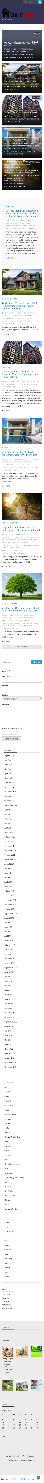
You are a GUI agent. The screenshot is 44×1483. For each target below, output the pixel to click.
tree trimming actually (9, 628)
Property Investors (26, 54)
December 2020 (10, 1062)
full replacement (10, 148)
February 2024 (9, 891)
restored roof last (28, 151)
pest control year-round (30, 175)
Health (7, 1159)
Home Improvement (33, 65)
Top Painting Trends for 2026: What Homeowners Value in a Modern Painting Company (20, 73)
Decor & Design (10, 1114)
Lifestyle (7, 1186)
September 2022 (10, 968)
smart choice (13, 154)
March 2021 (8, 1049)
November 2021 (10, 1013)
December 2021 (10, 1008)
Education (8, 1119)
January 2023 (9, 949)
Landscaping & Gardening (14, 1177)
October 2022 (9, 963)
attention (18, 615)
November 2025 (10, 796)
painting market (22, 87)
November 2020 (10, 1067)
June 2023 (8, 927)
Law (6, 1182)
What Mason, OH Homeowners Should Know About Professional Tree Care (21, 609)
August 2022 (9, 972)
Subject (5, 695)
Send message (11, 739)
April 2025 (7, 828)
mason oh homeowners (27, 618)
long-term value (14, 84)
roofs (6, 154)
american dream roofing (24, 143)
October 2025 (9, 801)
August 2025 (9, 810)
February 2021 (9, 1053)
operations (26, 148)
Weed (6, 1277)
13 (20, 1422)
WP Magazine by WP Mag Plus (31, 1479)
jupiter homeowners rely (12, 167)
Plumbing (7, 1222)
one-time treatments (32, 170)
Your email (6, 685)
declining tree (7, 618)
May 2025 (7, 823)
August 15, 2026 (10, 49)
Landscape (8, 1173)
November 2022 (10, 958)
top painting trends (11, 89)
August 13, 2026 (10, 78)
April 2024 (7, 882)
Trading (7, 1268)
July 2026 (7, 760)
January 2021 (9, 1058)
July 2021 (7, 1031)
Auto (6, 1087)
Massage (7, 1200)
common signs (28, 615)
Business (37, 33)
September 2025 (10, 805)
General (7, 1155)
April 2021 (7, 1044)
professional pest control (13, 181)
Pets (6, 1218)
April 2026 (7, 774)
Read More (10, 258)
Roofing (7, 1236)
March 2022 (8, 995)
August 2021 (9, 1026)
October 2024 (9, 855)
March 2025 (8, 832)
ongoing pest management (13, 173)
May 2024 (7, 877)
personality (33, 87)
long (19, 148)
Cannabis (7, 1096)
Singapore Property (26, 57)
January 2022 (9, 1004)
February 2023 (9, 945)
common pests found (23, 165)
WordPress (15, 1479)
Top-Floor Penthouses (12, 122)
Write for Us (6, 1305)
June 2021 (8, 1035)
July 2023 (7, 922)
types (21, 154)
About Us (5, 1298)
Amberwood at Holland (25, 49)
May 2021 (7, 1040)
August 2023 (9, 918)
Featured (7, 1128)
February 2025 (9, 837)
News (6, 1204)
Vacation (7, 1272)
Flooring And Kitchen (12, 1137)
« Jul (3, 1436)
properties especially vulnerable (15, 186)
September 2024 (10, 859)
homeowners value (17, 81)
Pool (6, 1227)
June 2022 (8, 981)
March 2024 (8, 886)
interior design (30, 81)
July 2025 (7, 814)
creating (31, 78)
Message (5, 704)
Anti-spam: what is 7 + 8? (12, 728)
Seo (5, 1241)
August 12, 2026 (10, 116)
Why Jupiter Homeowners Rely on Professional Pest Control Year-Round (19, 160)
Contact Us (6, 1294)
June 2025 (8, 819)
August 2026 (9, 755)
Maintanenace (9, 1195)
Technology (8, 1263)
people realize (7, 620)
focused (7, 81)
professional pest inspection (14, 183)
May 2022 (7, 986)
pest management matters (13, 178)
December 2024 (10, 846)
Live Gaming (9, 1191)
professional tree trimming (11, 623)
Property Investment (11, 54)
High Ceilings (21, 116)
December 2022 (10, 954)
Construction (9, 1105)
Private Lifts (22, 119)
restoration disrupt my (12, 151)
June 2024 (8, 873)
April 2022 (7, 990)
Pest (6, 1213)
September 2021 (10, 1022)
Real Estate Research (11, 57)
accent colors (22, 78)
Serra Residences (33, 119)
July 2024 (7, 868)
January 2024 (9, 895)
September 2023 (10, 913)
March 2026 (8, 778)
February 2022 (9, 999)
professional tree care (21, 620)
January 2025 (9, 841)
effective (36, 146)
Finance (7, 1132)
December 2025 (10, 792)
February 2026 (9, 783)
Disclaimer (6, 1301)
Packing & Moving (11, 1209)
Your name (6, 676)
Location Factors (10, 52)
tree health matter (8, 626)
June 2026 (8, 765)
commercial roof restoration (21, 146)
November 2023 (10, 904)
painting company (10, 87)
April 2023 (7, 936)
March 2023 (8, 940)
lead (5, 84)
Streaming (8, 1259)
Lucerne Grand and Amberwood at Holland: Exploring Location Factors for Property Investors (21, 43)
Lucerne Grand (22, 52)
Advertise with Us (8, 1308)
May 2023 (7, 931)
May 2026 (7, 769)
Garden (7, 1150)
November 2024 (10, 850)
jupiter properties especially (14, 170)
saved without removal (30, 623)
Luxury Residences (33, 116)
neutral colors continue (30, 84)
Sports (7, 1254)
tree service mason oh (24, 626)
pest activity (28, 173)
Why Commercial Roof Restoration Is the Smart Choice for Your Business (20, 138)
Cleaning (7, 1101)
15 (31, 1422)
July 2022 (7, 977)
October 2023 (9, 909)
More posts (22, 647)
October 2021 (9, 1017)
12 (14, 1422)
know (16, 618)
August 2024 (9, 864)
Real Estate (36, 98)
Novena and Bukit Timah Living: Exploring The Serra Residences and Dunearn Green (20, 112)
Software (7, 1250)
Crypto (7, 1110)
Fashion (7, 1123)
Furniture (8, 1146)
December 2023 (10, 900)
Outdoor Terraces (10, 119)
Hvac (6, 1168)
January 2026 (9, 787)
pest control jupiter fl (12, 175)
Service (7, 1245)
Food (6, 1141)
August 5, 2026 (10, 143)
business (7, 146)
